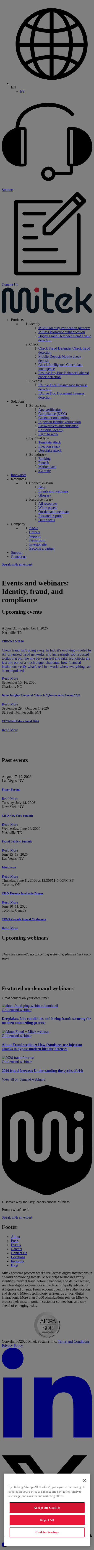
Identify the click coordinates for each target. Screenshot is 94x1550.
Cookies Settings (47, 1532)
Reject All (47, 1520)
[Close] (85, 1480)
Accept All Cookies (47, 1507)
